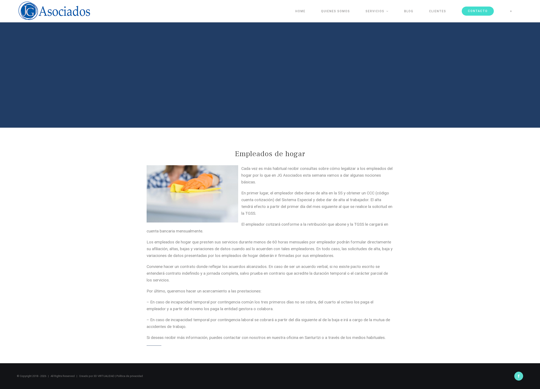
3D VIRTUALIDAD (104, 376)
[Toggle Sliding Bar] (511, 11)
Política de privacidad (129, 376)
